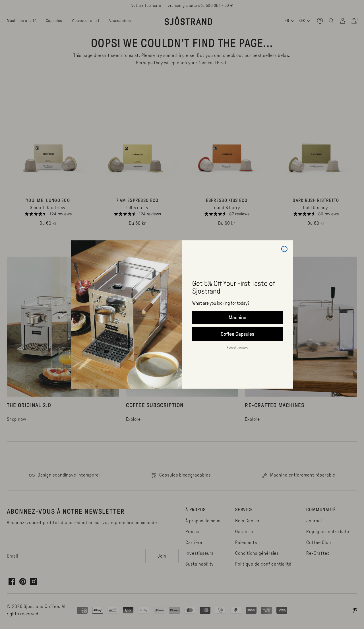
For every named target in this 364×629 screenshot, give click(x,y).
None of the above (237, 347)
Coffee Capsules (237, 334)
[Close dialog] (284, 249)
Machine (237, 317)
